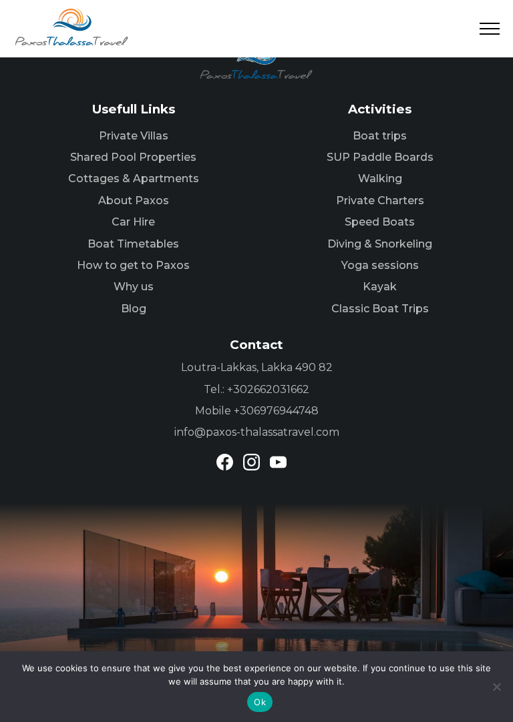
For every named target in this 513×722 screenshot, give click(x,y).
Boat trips (380, 135)
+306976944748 (276, 410)
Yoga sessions (380, 265)
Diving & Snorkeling (379, 244)
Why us (134, 286)
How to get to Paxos (133, 265)
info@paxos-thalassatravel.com (256, 432)
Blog (133, 308)
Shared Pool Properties (133, 157)
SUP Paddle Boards (380, 157)
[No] (496, 686)
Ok (260, 702)
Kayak (380, 286)
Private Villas (133, 135)
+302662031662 (268, 389)
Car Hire (133, 222)
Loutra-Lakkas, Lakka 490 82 (257, 367)
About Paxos (133, 200)
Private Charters (380, 200)
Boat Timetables (133, 244)
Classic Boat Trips (380, 308)
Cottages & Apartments (133, 178)
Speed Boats (380, 222)
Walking (380, 178)
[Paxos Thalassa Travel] (71, 27)
